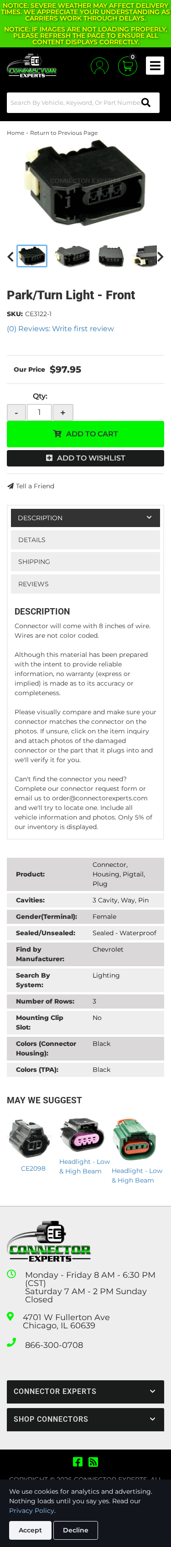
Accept (30, 1530)
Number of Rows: (45, 1001)
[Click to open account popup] (99, 65)
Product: (30, 874)
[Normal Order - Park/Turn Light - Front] (85, 183)
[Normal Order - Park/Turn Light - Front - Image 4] (147, 256)
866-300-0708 (54, 1345)
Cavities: (30, 900)
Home (15, 132)
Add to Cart (92, 434)
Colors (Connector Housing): (46, 1048)
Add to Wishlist (91, 458)
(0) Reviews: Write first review (60, 328)
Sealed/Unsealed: (45, 933)
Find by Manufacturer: (40, 954)
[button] (83, 102)
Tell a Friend (35, 486)
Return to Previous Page (64, 132)
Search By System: (33, 980)
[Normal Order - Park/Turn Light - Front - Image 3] (111, 256)
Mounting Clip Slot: (39, 1022)
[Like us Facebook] (78, 1462)
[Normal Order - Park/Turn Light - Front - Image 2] (73, 256)
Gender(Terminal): (46, 916)
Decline (75, 1530)
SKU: (15, 314)
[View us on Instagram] (93, 1462)
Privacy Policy (31, 1510)
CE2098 (33, 1168)
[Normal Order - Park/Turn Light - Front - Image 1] (31, 256)
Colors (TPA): (37, 1069)
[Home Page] (49, 1241)
